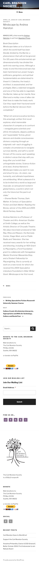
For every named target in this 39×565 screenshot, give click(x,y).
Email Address (9, 388)
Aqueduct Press (24, 38)
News (8, 286)
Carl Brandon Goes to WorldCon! (15, 535)
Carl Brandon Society (14, 5)
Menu (21, 12)
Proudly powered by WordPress (13, 560)
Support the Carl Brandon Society (15, 539)
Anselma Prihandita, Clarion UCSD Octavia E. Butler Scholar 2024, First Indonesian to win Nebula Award (19, 546)
